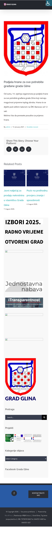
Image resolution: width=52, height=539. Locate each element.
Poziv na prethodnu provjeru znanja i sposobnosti (14, 195)
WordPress (8, 511)
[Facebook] (14, 488)
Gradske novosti (32, 127)
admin (8, 127)
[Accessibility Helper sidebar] (49, 3)
